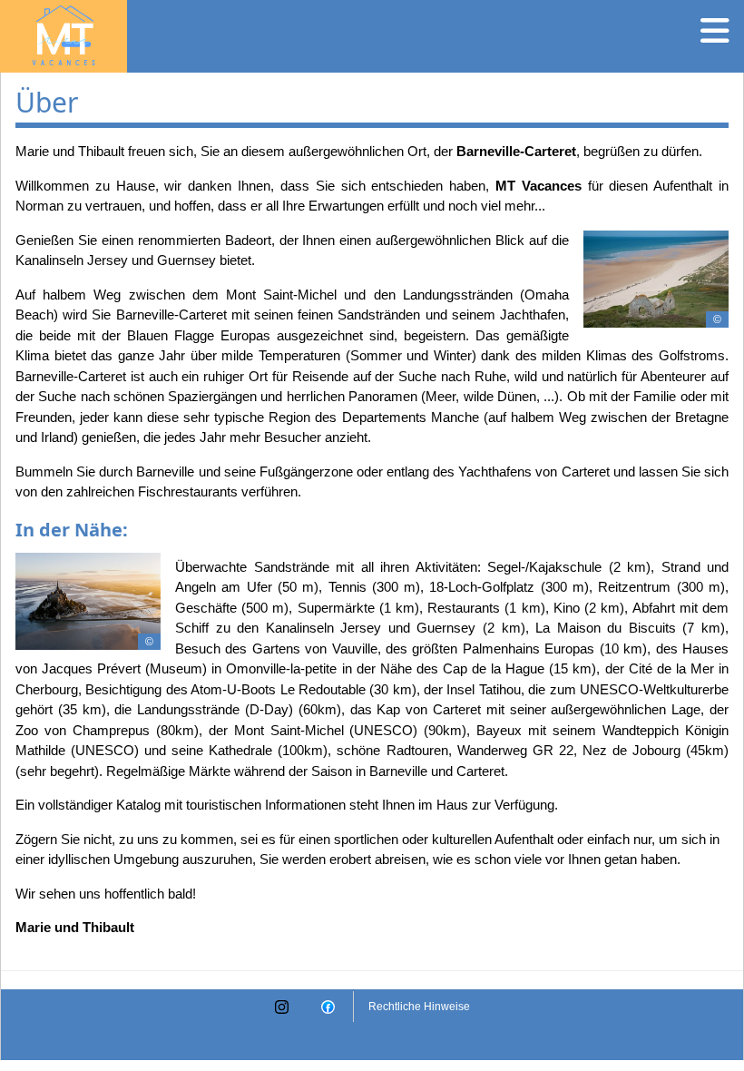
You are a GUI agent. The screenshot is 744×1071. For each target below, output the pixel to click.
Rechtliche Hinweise (419, 1006)
